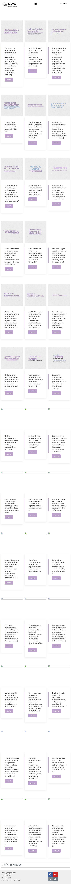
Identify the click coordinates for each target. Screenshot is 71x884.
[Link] (50, 879)
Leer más (8, 79)
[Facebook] (50, 874)
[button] (35, 4)
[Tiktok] (55, 879)
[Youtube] (55, 874)
